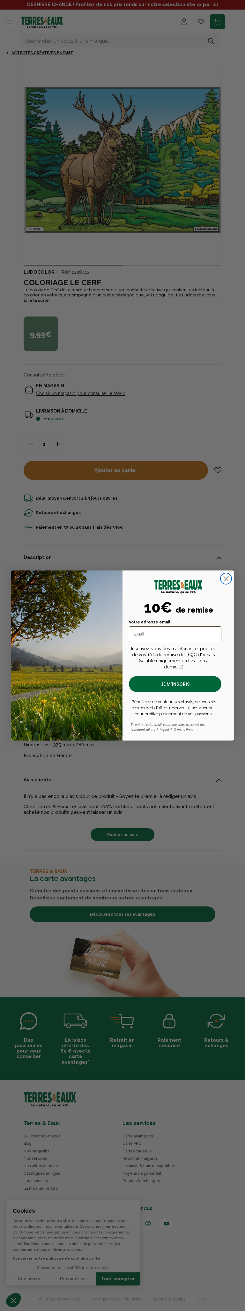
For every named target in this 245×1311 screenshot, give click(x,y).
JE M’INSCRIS (175, 684)
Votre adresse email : (150, 622)
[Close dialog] (226, 578)
